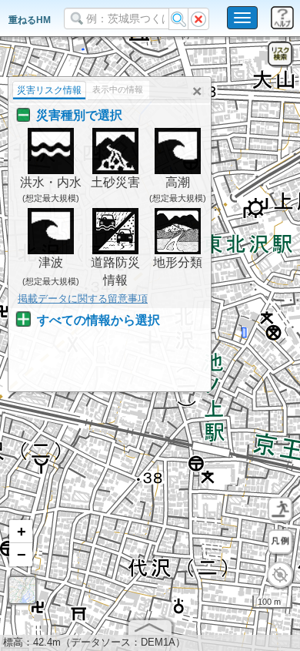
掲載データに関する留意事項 (83, 298)
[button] (20, 531)
